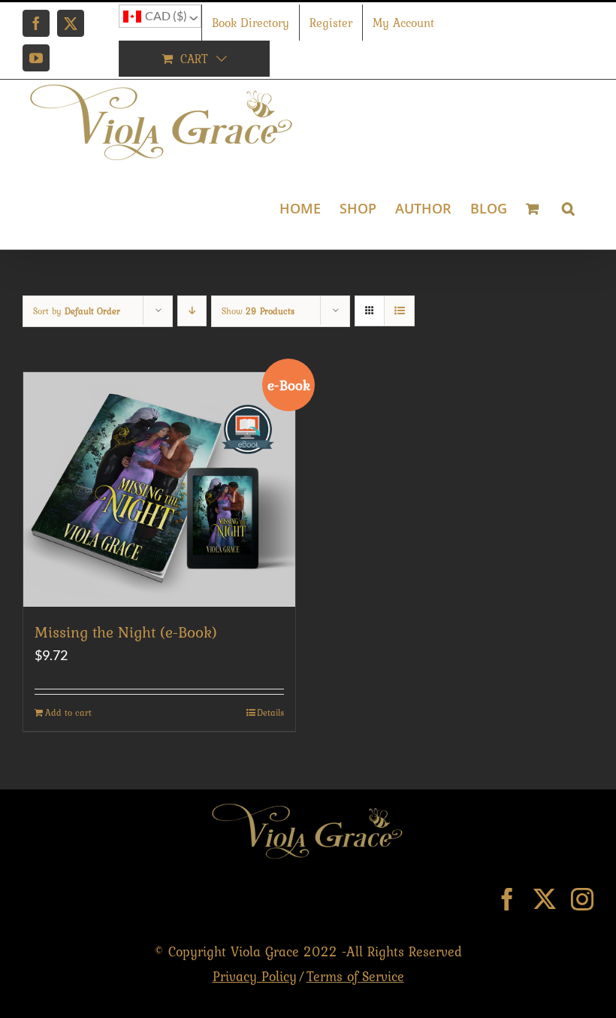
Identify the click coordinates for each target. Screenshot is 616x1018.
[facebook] (507, 899)
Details (270, 713)
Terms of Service (355, 976)
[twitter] (544, 899)
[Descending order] (192, 310)
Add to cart (68, 713)
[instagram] (582, 899)
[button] (568, 207)
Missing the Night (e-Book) (126, 632)
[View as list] (399, 311)
